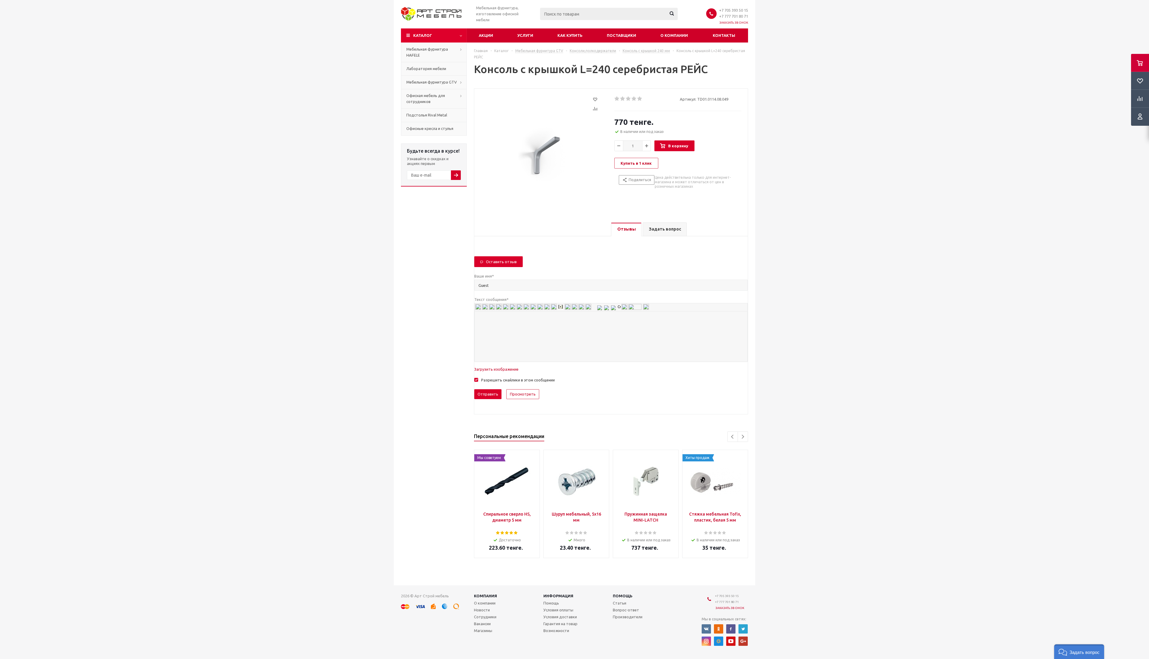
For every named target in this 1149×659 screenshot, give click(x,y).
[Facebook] (730, 629)
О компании (674, 35)
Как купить (570, 35)
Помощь (623, 596)
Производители (627, 617)
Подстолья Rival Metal (426, 115)
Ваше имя (484, 276)
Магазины (483, 630)
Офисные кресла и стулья (429, 128)
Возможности (556, 630)
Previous (733, 437)
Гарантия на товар (560, 624)
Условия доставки (560, 617)
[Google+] (743, 641)
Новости (482, 610)
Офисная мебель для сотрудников (425, 98)
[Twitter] (743, 629)
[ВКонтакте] (706, 629)
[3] (628, 98)
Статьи (619, 603)
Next (743, 437)
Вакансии (482, 624)
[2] (623, 98)
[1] (617, 98)
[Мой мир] (718, 641)
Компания (485, 596)
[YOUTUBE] (730, 641)
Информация (558, 596)
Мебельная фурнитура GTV (431, 82)
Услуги (525, 35)
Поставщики (621, 35)
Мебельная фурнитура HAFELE (427, 52)
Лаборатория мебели (426, 68)
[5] (640, 98)
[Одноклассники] (718, 629)
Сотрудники (485, 617)
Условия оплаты (558, 610)
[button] (1079, 651)
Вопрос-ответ (626, 610)
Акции (486, 35)
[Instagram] (706, 641)
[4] (634, 98)
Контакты (724, 35)
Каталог (422, 35)
